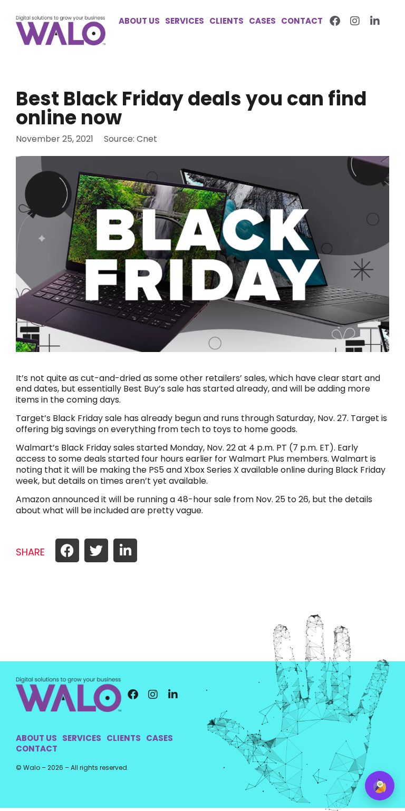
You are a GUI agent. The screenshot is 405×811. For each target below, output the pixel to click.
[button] (67, 550)
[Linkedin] (375, 21)
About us (139, 21)
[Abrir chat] (379, 785)
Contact (302, 21)
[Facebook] (335, 21)
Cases (262, 21)
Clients (226, 21)
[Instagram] (355, 21)
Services (184, 21)
